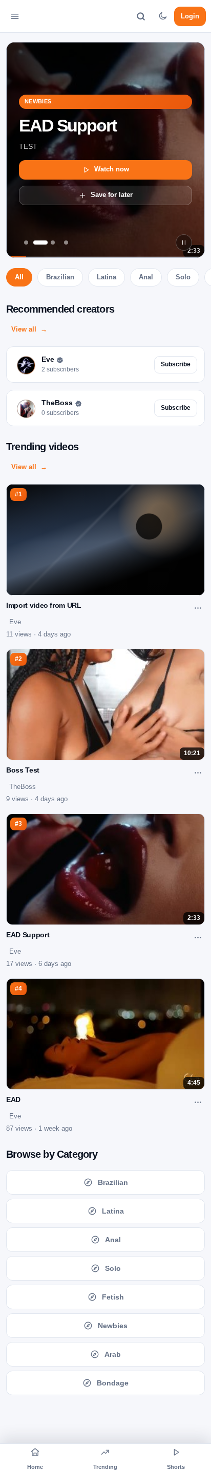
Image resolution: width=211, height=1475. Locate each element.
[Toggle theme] (162, 16)
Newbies (113, 1326)
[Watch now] (105, 149)
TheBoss (22, 786)
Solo (183, 277)
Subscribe (176, 364)
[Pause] (184, 242)
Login (190, 15)
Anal (146, 277)
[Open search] (141, 16)
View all (23, 329)
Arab (112, 1354)
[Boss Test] (66, 242)
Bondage (113, 1383)
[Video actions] (198, 608)
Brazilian (60, 277)
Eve (15, 622)
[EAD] (26, 242)
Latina (106, 277)
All (19, 277)
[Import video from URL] (53, 242)
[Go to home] (43, 16)
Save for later (112, 195)
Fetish (113, 1297)
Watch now (111, 169)
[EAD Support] (39, 242)
